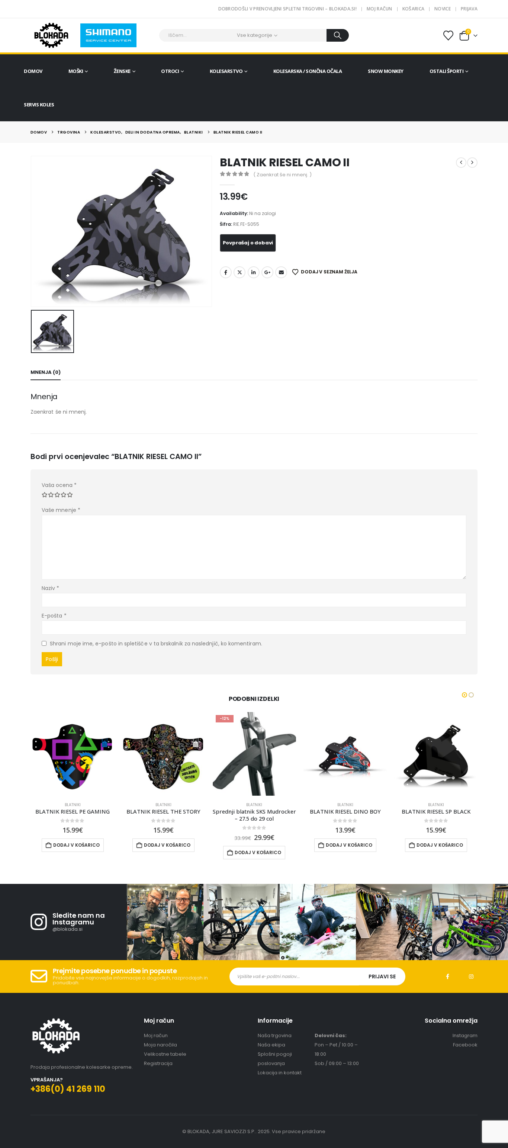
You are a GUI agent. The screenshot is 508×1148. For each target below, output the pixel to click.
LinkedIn (254, 272)
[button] (464, 694)
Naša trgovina (275, 1035)
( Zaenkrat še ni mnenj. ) (282, 174)
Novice (442, 9)
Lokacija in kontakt (280, 1072)
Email (281, 272)
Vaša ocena (59, 485)
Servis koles (39, 104)
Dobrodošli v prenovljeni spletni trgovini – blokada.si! (287, 9)
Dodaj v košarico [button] (76, 845)
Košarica (413, 9)
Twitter (239, 272)
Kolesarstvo (226, 71)
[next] (472, 162)
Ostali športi (447, 71)
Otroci (170, 71)
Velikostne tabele (165, 1054)
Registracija (158, 1063)
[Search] (338, 35)
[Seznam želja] (448, 36)
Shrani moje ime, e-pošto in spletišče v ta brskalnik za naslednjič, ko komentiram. (156, 643)
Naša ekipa (271, 1044)
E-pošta (54, 615)
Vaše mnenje (61, 510)
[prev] (461, 162)
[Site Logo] (51, 35)
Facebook (226, 272)
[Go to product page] (72, 753)
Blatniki (73, 805)
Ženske (122, 71)
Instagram (471, 976)
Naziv (51, 588)
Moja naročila (160, 1044)
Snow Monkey (385, 71)
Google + (267, 272)
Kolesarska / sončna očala (307, 71)
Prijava (469, 9)
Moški (75, 71)
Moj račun (379, 9)
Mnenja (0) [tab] (45, 372)
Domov (33, 71)
